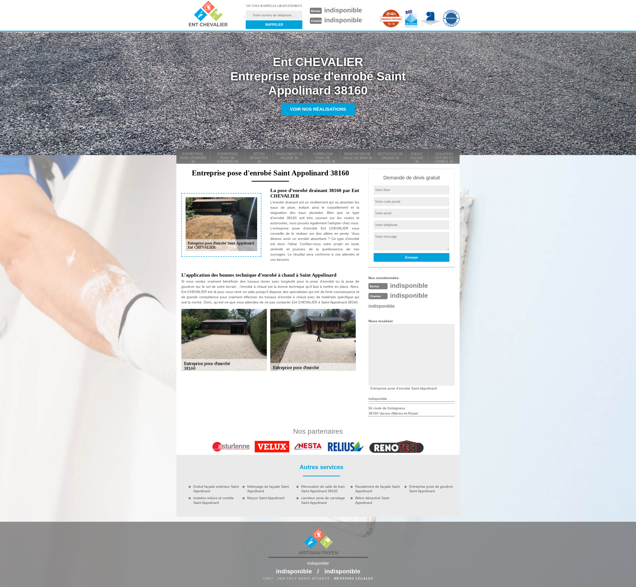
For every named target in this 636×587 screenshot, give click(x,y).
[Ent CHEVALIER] (207, 14)
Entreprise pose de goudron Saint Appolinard (431, 489)
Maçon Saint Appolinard (265, 498)
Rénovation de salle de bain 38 (357, 156)
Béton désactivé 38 (259, 157)
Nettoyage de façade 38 (390, 156)
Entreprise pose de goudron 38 (227, 157)
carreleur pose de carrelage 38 (323, 157)
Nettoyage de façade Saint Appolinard (268, 489)
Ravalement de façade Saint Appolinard (377, 489)
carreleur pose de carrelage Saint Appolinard (323, 500)
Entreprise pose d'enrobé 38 (193, 157)
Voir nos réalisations (318, 109)
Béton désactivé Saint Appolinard (372, 500)
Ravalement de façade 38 (289, 156)
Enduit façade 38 (416, 157)
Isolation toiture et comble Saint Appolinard (213, 500)
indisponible (343, 10)
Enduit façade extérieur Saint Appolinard (216, 489)
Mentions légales (353, 578)
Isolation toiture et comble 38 (443, 157)
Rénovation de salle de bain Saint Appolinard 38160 (323, 489)
